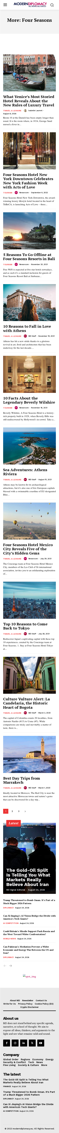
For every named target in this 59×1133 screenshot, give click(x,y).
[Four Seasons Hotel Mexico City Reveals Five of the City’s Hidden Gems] (29, 521)
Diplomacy (8, 908)
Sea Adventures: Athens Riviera (25, 471)
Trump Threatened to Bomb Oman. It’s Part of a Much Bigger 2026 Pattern (29, 902)
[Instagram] (15, 1043)
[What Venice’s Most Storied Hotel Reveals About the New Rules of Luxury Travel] (29, 73)
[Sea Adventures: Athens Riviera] (29, 446)
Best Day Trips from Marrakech (21, 780)
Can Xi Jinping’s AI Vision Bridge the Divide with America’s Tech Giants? (28, 1106)
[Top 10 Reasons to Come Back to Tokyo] (29, 600)
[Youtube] (40, 1043)
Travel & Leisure (12, 111)
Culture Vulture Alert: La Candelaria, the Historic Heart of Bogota (26, 703)
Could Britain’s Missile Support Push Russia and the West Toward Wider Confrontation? (29, 933)
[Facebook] (6, 1043)
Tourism (7, 193)
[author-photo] (26, 110)
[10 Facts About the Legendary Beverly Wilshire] (29, 374)
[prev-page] (5, 966)
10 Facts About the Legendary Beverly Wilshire (29, 400)
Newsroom (24, 192)
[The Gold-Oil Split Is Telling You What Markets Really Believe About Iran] (29, 858)
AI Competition (10, 923)
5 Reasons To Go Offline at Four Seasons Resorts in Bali (29, 256)
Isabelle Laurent (35, 110)
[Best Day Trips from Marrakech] (29, 754)
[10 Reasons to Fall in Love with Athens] (29, 302)
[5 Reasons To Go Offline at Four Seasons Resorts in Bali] (29, 230)
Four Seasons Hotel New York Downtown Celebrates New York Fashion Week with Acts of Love (28, 181)
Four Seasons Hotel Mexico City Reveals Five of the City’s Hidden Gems (28, 549)
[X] (32, 1043)
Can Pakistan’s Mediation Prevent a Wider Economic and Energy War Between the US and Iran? (28, 949)
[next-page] (25, 811)
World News (9, 939)
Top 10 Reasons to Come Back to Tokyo (25, 626)
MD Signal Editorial (15, 890)
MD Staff (32, 336)
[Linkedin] (23, 1043)
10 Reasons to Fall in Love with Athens (27, 328)
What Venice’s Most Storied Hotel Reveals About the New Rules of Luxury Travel (28, 100)
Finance (7, 1086)
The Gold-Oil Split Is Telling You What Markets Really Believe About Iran (28, 877)
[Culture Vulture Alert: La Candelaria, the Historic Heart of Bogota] (29, 675)
